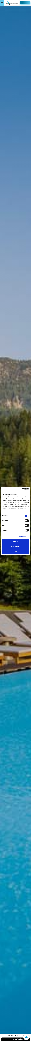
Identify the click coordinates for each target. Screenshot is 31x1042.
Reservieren (25, 3)
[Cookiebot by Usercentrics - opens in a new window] (22, 489)
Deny (15, 551)
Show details (22, 536)
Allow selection (15, 546)
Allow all (15, 541)
